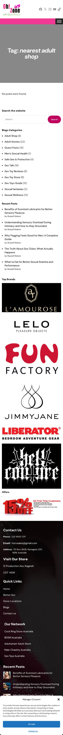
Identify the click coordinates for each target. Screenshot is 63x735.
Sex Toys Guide (13, 183)
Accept (31, 724)
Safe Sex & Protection (17, 159)
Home (6, 588)
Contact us (33, 731)
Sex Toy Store (12, 177)
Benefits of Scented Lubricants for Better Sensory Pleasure (32, 674)
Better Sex (9, 595)
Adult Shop (11, 135)
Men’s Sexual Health (16, 153)
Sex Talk (9, 165)
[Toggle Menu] (59, 21)
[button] (58, 699)
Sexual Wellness (14, 195)
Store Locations (12, 601)
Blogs (6, 607)
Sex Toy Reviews (14, 171)
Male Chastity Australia (17, 649)
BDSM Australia (13, 637)
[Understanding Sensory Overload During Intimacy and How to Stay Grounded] (7, 687)
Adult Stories (12, 141)
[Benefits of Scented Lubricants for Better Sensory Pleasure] (7, 675)
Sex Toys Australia (14, 656)
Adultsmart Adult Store (17, 643)
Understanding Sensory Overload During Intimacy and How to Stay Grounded (36, 685)
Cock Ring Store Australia (18, 631)
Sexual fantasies (14, 189)
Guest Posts (12, 147)
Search (54, 119)
